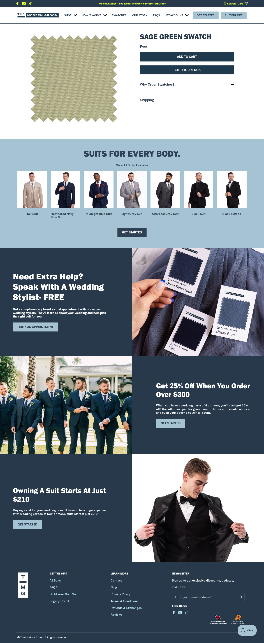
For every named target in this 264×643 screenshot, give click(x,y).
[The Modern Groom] (38, 15)
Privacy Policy (120, 594)
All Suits (55, 580)
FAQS (156, 15)
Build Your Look (187, 70)
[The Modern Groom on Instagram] (24, 4)
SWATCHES (119, 15)
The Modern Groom (32, 637)
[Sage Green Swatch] (73, 78)
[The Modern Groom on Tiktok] (30, 4)
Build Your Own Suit (64, 594)
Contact (116, 580)
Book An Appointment (36, 327)
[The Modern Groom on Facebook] (17, 4)
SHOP (68, 15)
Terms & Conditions (124, 601)
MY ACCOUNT (174, 15)
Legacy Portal (59, 601)
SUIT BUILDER (234, 15)
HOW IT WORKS (91, 15)
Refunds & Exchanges (126, 608)
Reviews (116, 614)
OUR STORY (139, 15)
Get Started (206, 15)
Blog (114, 587)
